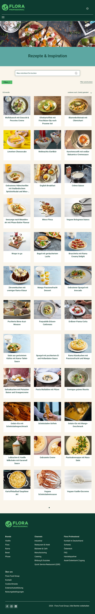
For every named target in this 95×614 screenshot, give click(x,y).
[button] (87, 8)
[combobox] (47, 73)
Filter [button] (6, 82)
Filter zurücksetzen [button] (86, 82)
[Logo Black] (13, 2)
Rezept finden (76, 73)
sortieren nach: (73, 92)
